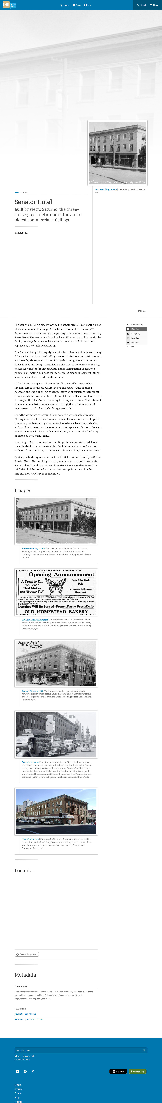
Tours (78, 5)
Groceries (20, 1019)
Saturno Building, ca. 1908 (106, 189)
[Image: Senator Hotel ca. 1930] (56, 663)
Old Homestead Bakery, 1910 (35, 620)
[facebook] (25, 1071)
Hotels (30, 1019)
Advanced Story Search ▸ (25, 1056)
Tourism (24, 192)
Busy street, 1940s (30, 762)
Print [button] (143, 311)
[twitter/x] (33, 1071)
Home (18, 1084)
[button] (142, 5)
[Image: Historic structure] (56, 811)
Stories (66, 5)
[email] (18, 1071)
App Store (120, 1071)
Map (89, 5)
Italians (40, 1019)
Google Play (139, 1071)
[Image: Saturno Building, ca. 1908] (117, 153)
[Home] (9, 5)
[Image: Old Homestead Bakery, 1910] (56, 592)
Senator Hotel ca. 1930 (32, 691)
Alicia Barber (22, 233)
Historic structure (30, 839)
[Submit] (144, 1050)
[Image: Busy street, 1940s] (56, 734)
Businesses (30, 1014)
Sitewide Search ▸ (22, 1059)
